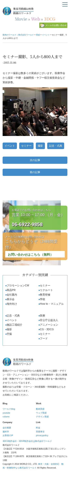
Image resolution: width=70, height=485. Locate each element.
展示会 (10, 299)
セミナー (26, 145)
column (6, 416)
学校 (42, 299)
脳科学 (6, 431)
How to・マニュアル (52, 303)
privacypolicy (42, 435)
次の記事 (35, 160)
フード (44, 338)
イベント (10, 145)
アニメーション (49, 324)
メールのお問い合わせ (56, 25)
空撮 (9, 333)
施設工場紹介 (14, 324)
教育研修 (45, 294)
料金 (38, 427)
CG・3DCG (47, 329)
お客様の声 (8, 435)
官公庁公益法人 (49, 320)
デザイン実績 (42, 416)
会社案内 (12, 294)
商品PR (11, 290)
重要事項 (40, 431)
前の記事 (35, 172)
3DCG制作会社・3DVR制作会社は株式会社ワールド (27, 441)
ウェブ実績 (41, 413)
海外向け (12, 303)
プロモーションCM (18, 285)
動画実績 (40, 409)
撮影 (40, 145)
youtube (6, 413)
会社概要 (7, 427)
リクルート (46, 290)
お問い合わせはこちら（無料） (30, 254)
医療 (42, 315)
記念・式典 (55, 145)
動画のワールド (23, 11)
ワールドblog (9, 409)
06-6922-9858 (27, 224)
